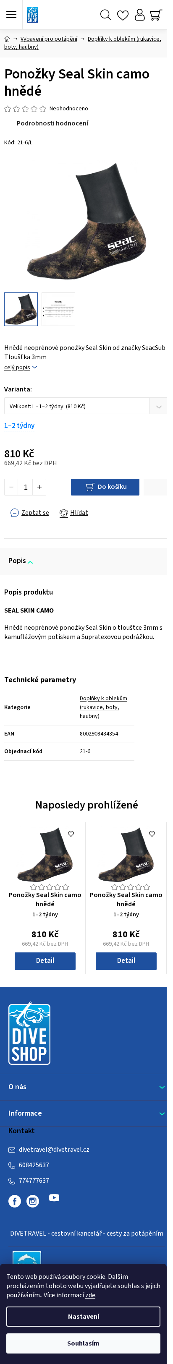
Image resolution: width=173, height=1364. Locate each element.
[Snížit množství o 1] (11, 487)
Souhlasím (83, 1343)
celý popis (17, 368)
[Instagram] (32, 1201)
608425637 (34, 1165)
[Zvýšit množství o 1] (39, 487)
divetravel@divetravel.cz (54, 1149)
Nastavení (83, 1316)
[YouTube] (54, 1201)
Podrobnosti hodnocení (52, 123)
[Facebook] (14, 1201)
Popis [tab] (17, 561)
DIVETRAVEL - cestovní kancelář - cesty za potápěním (86, 1233)
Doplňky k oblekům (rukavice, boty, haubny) (103, 707)
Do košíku (112, 486)
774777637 (34, 1180)
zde (90, 1295)
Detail (45, 961)
